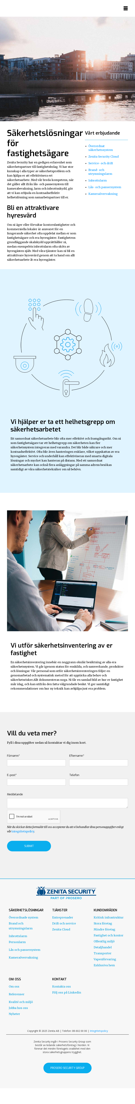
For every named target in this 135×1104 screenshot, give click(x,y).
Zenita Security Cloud (103, 156)
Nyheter (14, 1014)
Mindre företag (104, 929)
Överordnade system (23, 917)
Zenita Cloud (61, 929)
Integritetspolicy (99, 1030)
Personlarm (17, 942)
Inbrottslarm (97, 180)
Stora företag (103, 923)
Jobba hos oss (18, 1008)
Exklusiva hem (104, 965)
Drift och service (64, 923)
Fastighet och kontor (108, 935)
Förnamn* (13, 756)
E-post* (12, 775)
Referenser (16, 994)
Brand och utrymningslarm (21, 926)
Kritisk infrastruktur (109, 917)
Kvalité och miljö (21, 1002)
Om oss (14, 986)
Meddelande (15, 794)
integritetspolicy (23, 831)
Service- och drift (100, 163)
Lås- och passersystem (104, 187)
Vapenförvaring (105, 959)
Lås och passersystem (24, 950)
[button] (125, 8)
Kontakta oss (61, 986)
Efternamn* (76, 756)
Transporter (102, 953)
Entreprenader (62, 917)
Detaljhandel (103, 947)
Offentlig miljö (104, 941)
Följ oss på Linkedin (66, 992)
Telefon (74, 775)
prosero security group (67, 1068)
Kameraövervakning (103, 194)
